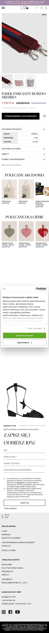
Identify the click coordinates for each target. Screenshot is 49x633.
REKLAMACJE (7, 571)
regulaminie (20, 482)
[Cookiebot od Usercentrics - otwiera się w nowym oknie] (35, 289)
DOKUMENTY (7, 579)
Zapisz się (24, 503)
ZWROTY (6, 575)
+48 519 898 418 (8, 600)
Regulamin (7, 565)
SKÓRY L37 (6, 546)
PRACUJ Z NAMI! (9, 550)
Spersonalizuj (23, 342)
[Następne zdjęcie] (44, 43)
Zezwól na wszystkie (24, 336)
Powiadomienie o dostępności (21, 116)
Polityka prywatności (12, 568)
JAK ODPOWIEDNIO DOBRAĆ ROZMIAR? (18, 542)
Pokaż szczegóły (35, 328)
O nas (4, 531)
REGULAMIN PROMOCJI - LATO (14, 583)
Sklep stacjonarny (11, 538)
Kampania (6, 534)
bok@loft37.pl (9, 597)
